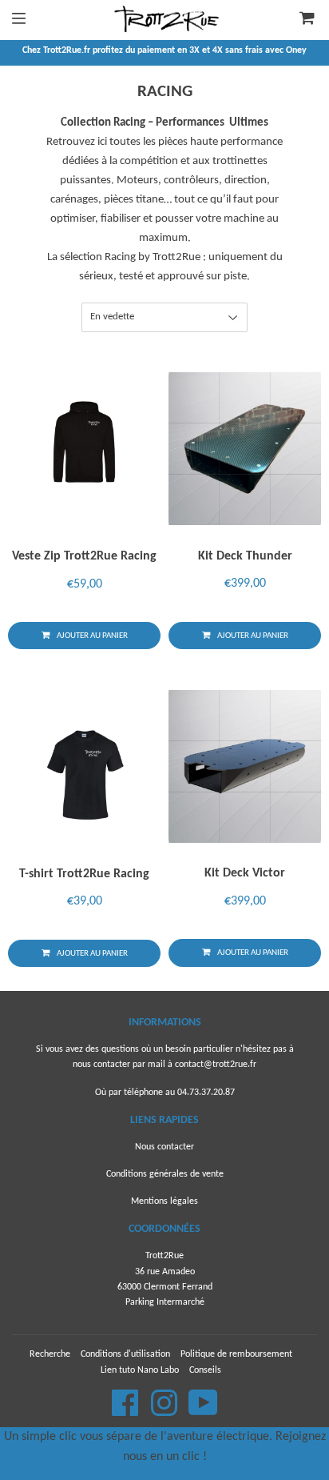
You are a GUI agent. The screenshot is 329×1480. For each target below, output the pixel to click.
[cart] (298, 20)
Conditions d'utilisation (125, 1354)
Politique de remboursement (236, 1354)
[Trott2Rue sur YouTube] (203, 1412)
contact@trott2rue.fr (215, 1064)
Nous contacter (164, 1147)
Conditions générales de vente (165, 1174)
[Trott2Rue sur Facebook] (126, 1412)
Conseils (205, 1370)
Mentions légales (164, 1201)
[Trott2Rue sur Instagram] (165, 1412)
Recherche (50, 1354)
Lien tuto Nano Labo (140, 1370)
